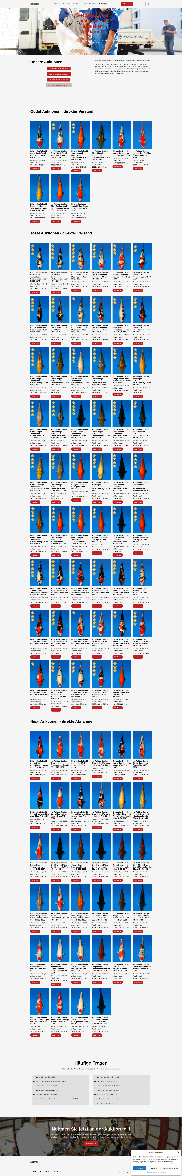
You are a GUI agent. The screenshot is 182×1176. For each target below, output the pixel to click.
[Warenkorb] (149, 4)
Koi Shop (74, 4)
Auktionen (66, 4)
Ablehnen (154, 1168)
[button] (178, 1152)
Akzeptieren (140, 1168)
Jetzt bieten (35, 168)
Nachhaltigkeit (103, 4)
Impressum (163, 1172)
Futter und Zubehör (88, 4)
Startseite (56, 4)
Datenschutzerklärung (153, 1172)
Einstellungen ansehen (170, 1168)
